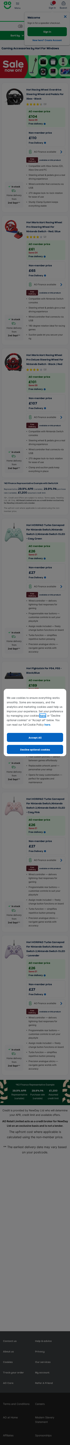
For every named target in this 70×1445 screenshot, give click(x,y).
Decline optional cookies (35, 749)
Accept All (35, 737)
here (43, 715)
